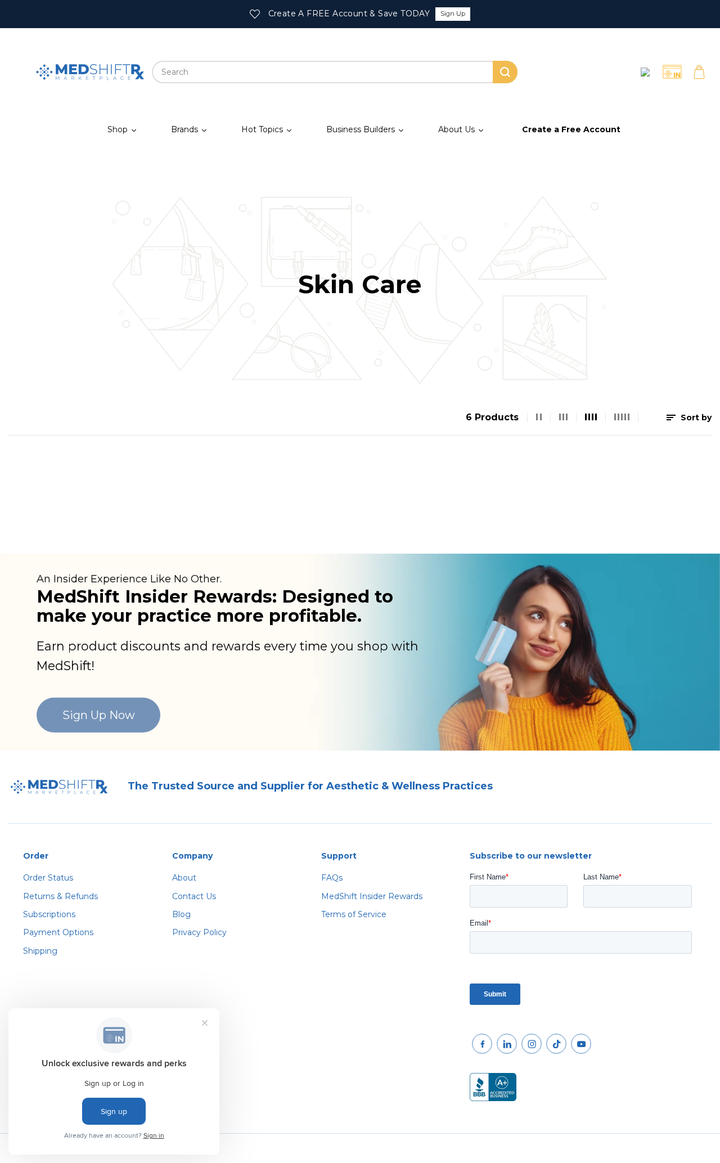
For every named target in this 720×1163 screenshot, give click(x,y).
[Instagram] (531, 1043)
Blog (181, 914)
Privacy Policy (199, 932)
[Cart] (699, 72)
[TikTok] (556, 1043)
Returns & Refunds (60, 896)
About (184, 878)
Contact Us (194, 896)
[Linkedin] (506, 1043)
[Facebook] (482, 1043)
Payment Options (58, 932)
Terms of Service (353, 914)
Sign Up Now (98, 715)
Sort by (695, 417)
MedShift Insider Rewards (371, 896)
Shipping (40, 951)
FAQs (332, 878)
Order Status (48, 878)
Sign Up (452, 13)
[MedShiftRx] (90, 72)
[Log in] (645, 72)
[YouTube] (581, 1043)
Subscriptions (49, 914)
